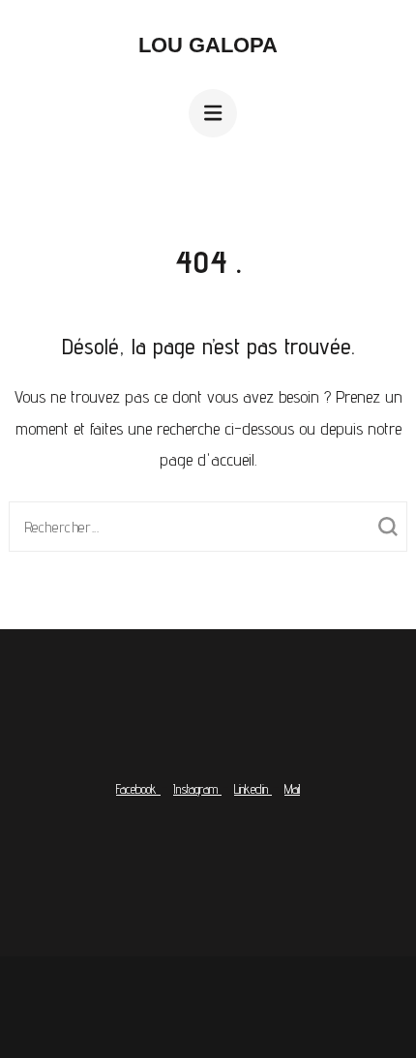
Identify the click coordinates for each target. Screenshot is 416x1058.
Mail (292, 789)
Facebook (138, 789)
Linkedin (253, 789)
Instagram (197, 789)
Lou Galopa (208, 45)
